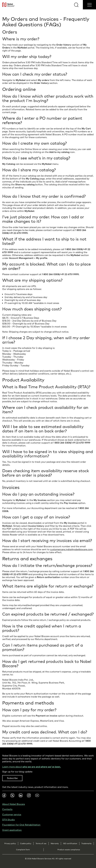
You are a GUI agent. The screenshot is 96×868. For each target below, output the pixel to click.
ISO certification (70, 843)
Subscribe (12, 778)
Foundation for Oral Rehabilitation (21, 824)
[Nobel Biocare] (7, 5)
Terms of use (41, 843)
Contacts (7, 809)
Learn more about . (31, 766)
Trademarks (86, 843)
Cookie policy (25, 843)
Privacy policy (10, 843)
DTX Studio (8, 819)
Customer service (11, 814)
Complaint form (23, 849)
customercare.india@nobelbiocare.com (71, 549)
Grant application (12, 830)
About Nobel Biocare (13, 804)
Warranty (55, 843)
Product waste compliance (69, 849)
